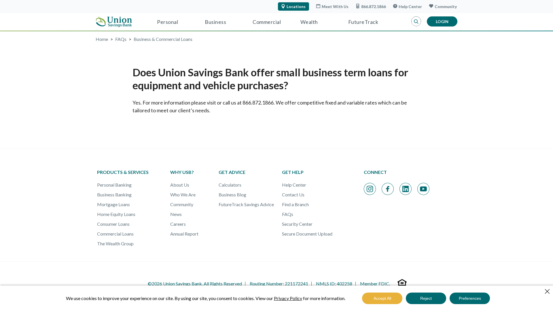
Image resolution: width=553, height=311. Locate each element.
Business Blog (232, 194)
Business (215, 22)
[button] (416, 21)
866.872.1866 (373, 6)
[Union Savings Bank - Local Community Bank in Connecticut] (114, 22)
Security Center (297, 224)
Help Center (410, 6)
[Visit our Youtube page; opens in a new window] (423, 189)
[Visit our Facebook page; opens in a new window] (388, 189)
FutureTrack (363, 22)
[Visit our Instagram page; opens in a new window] (370, 189)
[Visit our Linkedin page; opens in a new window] (405, 189)
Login (442, 21)
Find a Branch (295, 204)
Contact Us (293, 194)
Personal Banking (114, 184)
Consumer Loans (113, 224)
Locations (296, 6)
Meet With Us (335, 6)
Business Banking (114, 194)
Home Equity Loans (116, 214)
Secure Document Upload (307, 233)
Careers (178, 224)
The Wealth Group (115, 243)
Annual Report (184, 233)
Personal (167, 22)
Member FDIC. (375, 283)
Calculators (230, 184)
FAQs (287, 214)
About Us (179, 184)
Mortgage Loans (113, 204)
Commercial (267, 22)
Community (446, 6)
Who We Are (183, 194)
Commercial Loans (115, 233)
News (176, 214)
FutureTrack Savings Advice (246, 204)
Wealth (309, 22)
